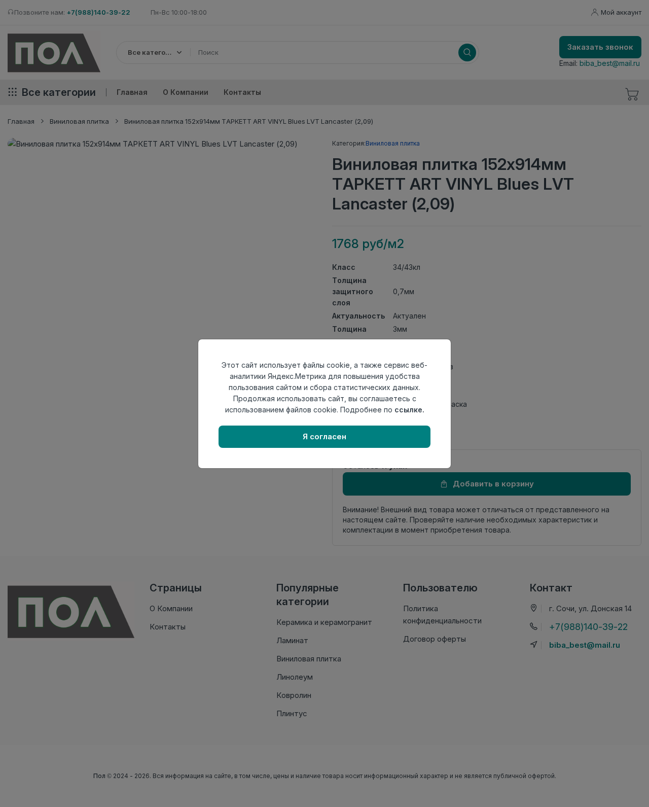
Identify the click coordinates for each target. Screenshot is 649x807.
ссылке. (409, 409)
